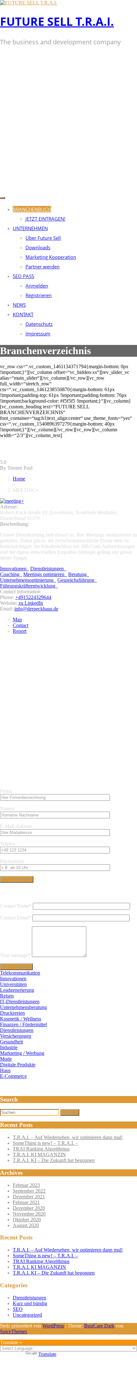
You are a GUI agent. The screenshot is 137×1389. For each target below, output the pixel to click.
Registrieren (38, 295)
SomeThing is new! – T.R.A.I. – (45, 1143)
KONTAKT (23, 314)
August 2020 (26, 1225)
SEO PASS (23, 276)
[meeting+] (12, 501)
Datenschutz (39, 324)
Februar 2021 (26, 1202)
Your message (15, 955)
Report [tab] (19, 631)
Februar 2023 (26, 1185)
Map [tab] (17, 619)
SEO (18, 1309)
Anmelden (36, 285)
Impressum (37, 333)
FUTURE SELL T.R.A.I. (57, 21)
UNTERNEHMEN (30, 228)
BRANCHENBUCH (32, 209)
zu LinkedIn (30, 603)
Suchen (70, 1112)
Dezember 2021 (29, 1196)
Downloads (37, 247)
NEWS (19, 305)
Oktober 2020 (27, 1219)
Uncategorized (27, 1315)
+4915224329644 (33, 597)
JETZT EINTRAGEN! (45, 219)
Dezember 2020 (29, 1208)
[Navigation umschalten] (2, 198)
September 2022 (29, 1191)
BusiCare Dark (99, 1325)
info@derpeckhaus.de (36, 608)
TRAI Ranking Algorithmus (41, 1148)
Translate (47, 1354)
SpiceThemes (13, 1331)
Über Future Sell (43, 238)
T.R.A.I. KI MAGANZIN (39, 1154)
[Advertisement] (68, 121)
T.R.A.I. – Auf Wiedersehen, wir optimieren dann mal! (68, 1137)
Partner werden (42, 266)
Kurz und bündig (30, 1303)
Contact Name (16, 906)
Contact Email (15, 917)
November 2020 (29, 1214)
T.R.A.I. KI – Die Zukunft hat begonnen (54, 1160)
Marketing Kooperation (50, 257)
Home (19, 478)
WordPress (53, 1325)
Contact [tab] (20, 625)
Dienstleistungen (29, 1297)
